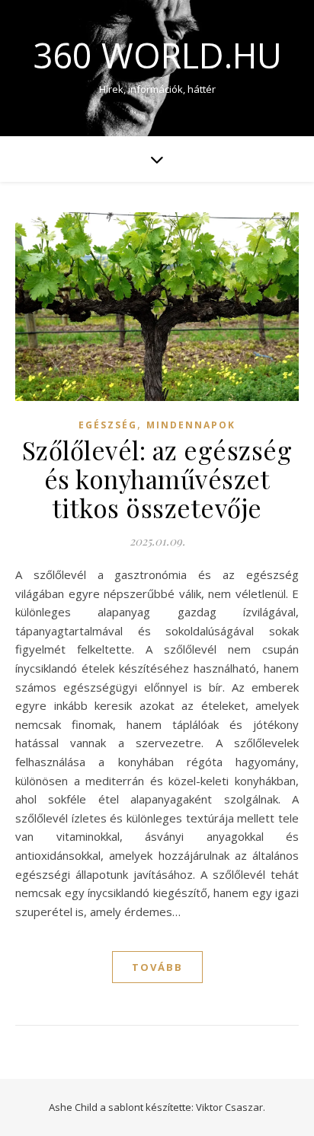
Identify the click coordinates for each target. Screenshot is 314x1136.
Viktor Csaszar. (230, 1107)
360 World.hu (157, 55)
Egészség (107, 424)
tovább (157, 967)
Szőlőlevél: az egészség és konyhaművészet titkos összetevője (157, 478)
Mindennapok (191, 424)
